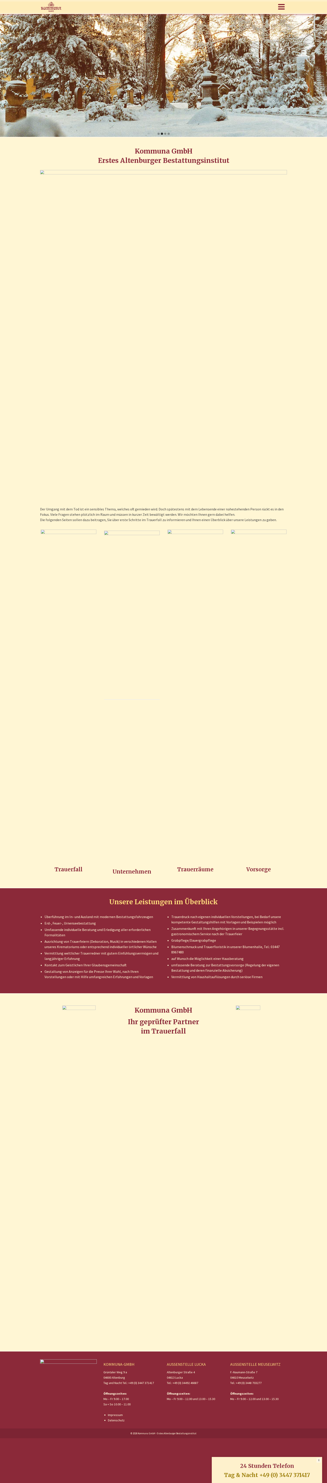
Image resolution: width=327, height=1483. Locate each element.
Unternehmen (132, 871)
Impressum (115, 1415)
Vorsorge (258, 869)
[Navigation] (281, 6)
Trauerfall (68, 869)
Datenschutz (116, 1420)
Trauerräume (195, 869)
